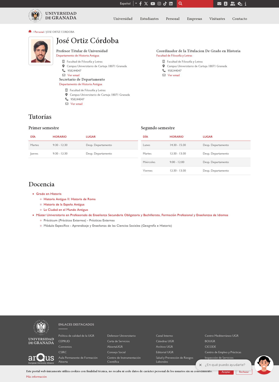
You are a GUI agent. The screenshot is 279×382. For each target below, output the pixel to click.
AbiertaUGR (115, 346)
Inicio (30, 32)
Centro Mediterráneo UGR (222, 335)
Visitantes (217, 19)
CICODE (210, 346)
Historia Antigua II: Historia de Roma (70, 199)
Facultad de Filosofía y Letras (174, 55)
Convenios (65, 346)
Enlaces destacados (76, 324)
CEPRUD (64, 341)
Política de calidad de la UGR (76, 335)
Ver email (74, 75)
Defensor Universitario (121, 335)
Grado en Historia (48, 194)
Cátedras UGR (165, 341)
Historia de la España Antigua (64, 204)
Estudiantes (149, 19)
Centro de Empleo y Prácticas (223, 352)
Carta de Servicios (118, 341)
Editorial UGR (164, 352)
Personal (173, 19)
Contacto (239, 19)
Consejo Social (116, 352)
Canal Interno (164, 335)
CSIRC (62, 352)
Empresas (194, 19)
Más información (36, 376)
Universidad (122, 19)
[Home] (52, 15)
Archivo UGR (164, 346)
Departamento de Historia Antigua (77, 55)
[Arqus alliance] (41, 358)
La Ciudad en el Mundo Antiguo (66, 210)
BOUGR (210, 341)
